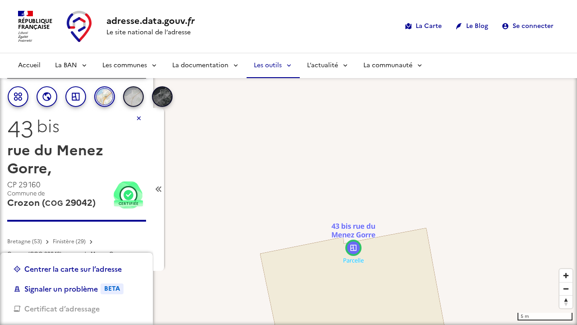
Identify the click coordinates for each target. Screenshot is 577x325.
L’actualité (322, 65)
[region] (288, 189)
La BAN (66, 65)
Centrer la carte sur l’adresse (73, 269)
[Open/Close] (158, 189)
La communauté (387, 65)
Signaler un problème (72, 288)
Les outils (268, 65)
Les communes (124, 65)
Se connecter (533, 26)
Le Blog (477, 26)
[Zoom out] (565, 288)
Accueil (29, 65)
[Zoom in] (565, 275)
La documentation (200, 65)
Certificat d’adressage (62, 308)
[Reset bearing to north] (565, 301)
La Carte (429, 26)
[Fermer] (139, 118)
